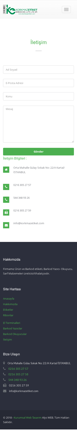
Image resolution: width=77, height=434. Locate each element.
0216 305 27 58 (18, 374)
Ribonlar (8, 315)
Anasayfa (8, 298)
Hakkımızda (10, 304)
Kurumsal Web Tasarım (27, 417)
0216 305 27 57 (18, 369)
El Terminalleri (11, 323)
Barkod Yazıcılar (12, 328)
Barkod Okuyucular (15, 334)
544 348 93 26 (17, 380)
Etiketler (8, 310)
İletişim (7, 339)
